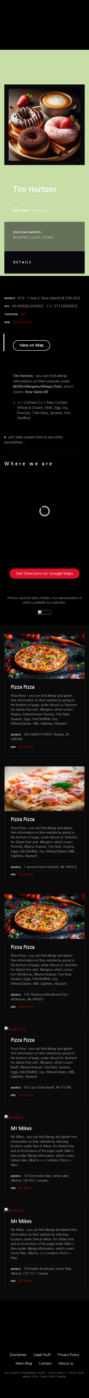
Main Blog (24, 1363)
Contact (45, 1363)
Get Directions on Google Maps (44, 573)
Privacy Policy (68, 1354)
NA (23, 314)
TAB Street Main (53, 1376)
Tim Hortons (23, 322)
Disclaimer (18, 1354)
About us (66, 1363)
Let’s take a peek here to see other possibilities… (33, 439)
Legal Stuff (42, 1354)
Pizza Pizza (25, 746)
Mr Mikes (25, 1187)
